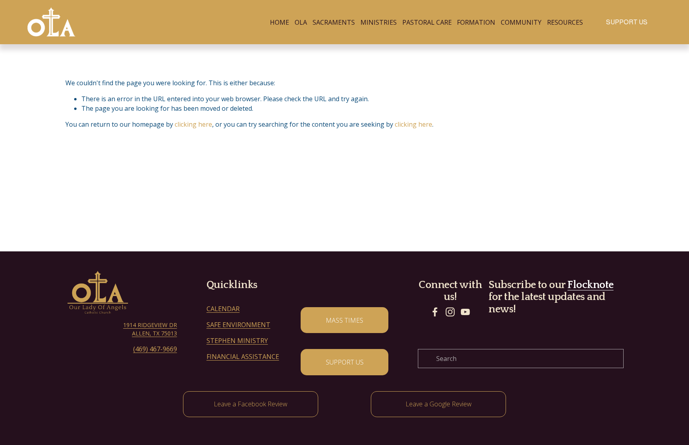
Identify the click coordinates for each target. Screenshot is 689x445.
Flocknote (590, 285)
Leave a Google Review (439, 404)
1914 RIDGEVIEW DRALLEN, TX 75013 (150, 329)
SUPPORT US (627, 22)
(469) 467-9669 (155, 349)
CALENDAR (223, 308)
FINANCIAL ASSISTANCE (243, 356)
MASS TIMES (344, 320)
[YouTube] (465, 312)
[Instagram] (450, 312)
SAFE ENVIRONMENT (238, 324)
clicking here (193, 124)
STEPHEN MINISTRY (237, 340)
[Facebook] (435, 312)
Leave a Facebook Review (250, 404)
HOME (279, 22)
